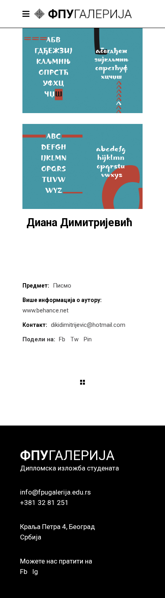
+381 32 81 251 (44, 503)
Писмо (62, 285)
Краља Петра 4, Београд (57, 527)
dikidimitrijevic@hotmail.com (88, 324)
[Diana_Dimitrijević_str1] (82, 70)
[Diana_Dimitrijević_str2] (82, 166)
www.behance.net (45, 310)
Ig (35, 572)
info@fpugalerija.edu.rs (55, 492)
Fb (23, 572)
